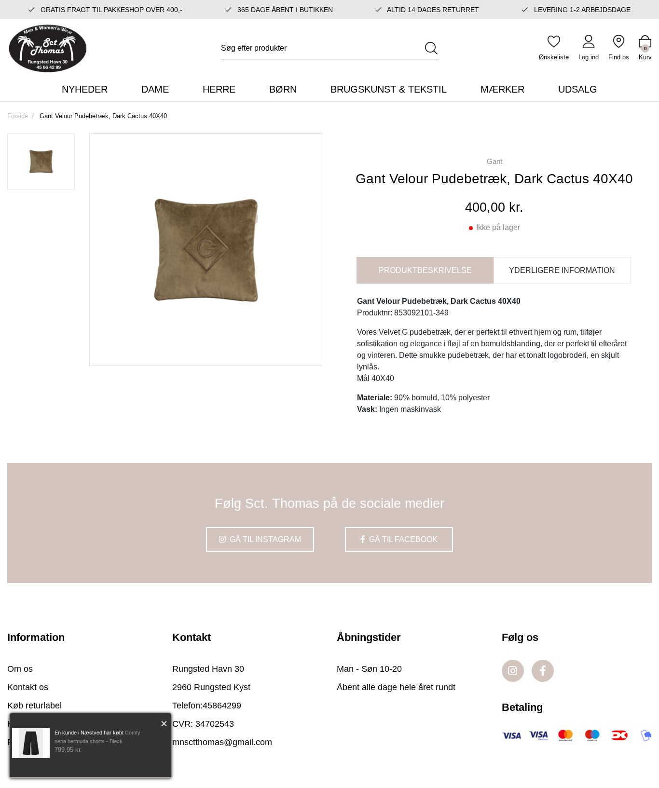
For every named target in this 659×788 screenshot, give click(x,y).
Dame (155, 89)
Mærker (502, 89)
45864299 (222, 705)
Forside (17, 116)
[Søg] (431, 48)
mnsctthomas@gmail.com (222, 742)
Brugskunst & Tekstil (388, 89)
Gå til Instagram (264, 539)
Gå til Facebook (402, 539)
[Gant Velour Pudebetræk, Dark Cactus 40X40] (41, 162)
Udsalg (577, 89)
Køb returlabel (34, 705)
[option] (41, 161)
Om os (20, 669)
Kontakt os (27, 687)
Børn (283, 89)
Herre (219, 89)
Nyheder (85, 89)
